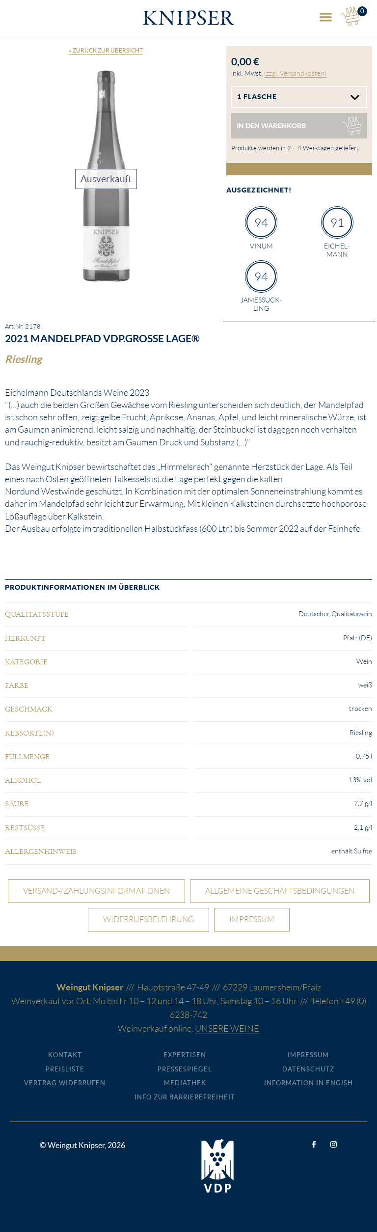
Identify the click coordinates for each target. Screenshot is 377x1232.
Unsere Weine (227, 1029)
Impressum (251, 919)
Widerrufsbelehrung (148, 919)
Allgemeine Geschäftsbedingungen (279, 891)
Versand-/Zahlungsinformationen (96, 891)
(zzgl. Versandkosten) (295, 73)
